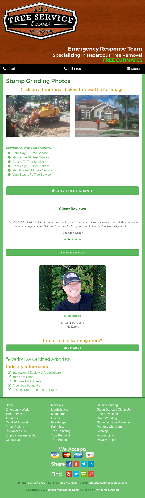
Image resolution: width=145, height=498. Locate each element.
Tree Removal (60, 435)
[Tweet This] (84, 464)
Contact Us (74, 347)
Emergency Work (17, 409)
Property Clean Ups (110, 426)
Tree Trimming (60, 431)
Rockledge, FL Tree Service (31, 166)
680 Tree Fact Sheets (26, 381)
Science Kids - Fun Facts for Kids (34, 389)
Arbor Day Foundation (27, 385)
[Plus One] (76, 464)
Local (10, 69)
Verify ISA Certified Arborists (40, 359)
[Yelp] (69, 474)
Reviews (57, 405)
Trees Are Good (22, 377)
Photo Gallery (15, 426)
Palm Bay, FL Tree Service (30, 153)
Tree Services (15, 413)
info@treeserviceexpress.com (108, 482)
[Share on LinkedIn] (91, 464)
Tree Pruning (60, 439)
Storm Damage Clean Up (114, 409)
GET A (74, 191)
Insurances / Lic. (16, 431)
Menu (135, 69)
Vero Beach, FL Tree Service (31, 174)
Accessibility (105, 435)
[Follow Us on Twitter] (76, 474)
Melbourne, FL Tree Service (30, 157)
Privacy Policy (106, 439)
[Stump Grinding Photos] (38, 116)
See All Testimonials (72, 252)
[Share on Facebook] (69, 464)
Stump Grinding (107, 405)
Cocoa (55, 418)
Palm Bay (57, 426)
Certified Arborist (17, 422)
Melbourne (58, 413)
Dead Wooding (107, 418)
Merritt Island (59, 409)
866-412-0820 (68, 482)
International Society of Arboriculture (36, 372)
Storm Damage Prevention (114, 422)
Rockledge (58, 422)
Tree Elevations (107, 413)
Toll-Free (74, 69)
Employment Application (22, 435)
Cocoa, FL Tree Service (28, 161)
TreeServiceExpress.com (63, 489)
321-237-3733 (36, 482)
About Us (12, 418)
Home (10, 405)
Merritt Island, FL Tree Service (32, 170)
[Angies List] (84, 474)
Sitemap (102, 431)
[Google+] (91, 474)
